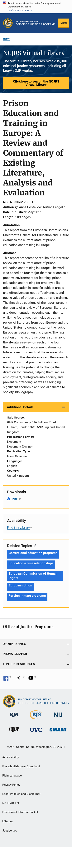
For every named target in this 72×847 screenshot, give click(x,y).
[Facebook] (7, 679)
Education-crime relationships (31, 563)
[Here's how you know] (36, 6)
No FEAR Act (10, 803)
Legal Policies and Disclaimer (21, 794)
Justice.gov (9, 830)
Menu (63, 22)
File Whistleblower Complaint (21, 766)
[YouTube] (32, 679)
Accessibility (10, 757)
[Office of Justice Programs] (8, 23)
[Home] (35, 23)
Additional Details (20, 407)
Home (6, 38)
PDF (15, 499)
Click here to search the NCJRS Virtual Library (36, 83)
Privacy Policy (11, 784)
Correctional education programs (33, 553)
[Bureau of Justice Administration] (14, 718)
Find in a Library (18, 527)
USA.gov (7, 821)
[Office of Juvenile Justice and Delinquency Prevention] (14, 733)
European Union (20, 585)
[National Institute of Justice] (58, 718)
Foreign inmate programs (27, 596)
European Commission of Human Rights (33, 576)
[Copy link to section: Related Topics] (34, 545)
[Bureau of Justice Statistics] (36, 720)
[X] (20, 679)
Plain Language (12, 775)
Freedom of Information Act (20, 812)
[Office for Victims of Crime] (36, 732)
